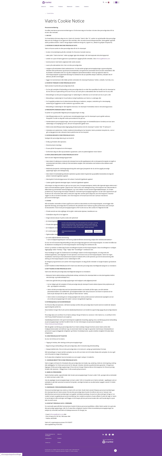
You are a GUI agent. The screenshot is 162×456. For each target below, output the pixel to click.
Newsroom (69, 6)
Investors (86, 6)
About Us (43, 6)
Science (51, 6)
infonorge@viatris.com (103, 58)
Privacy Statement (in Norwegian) (50, 435)
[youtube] (113, 434)
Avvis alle (89, 231)
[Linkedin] (103, 434)
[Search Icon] (103, 2)
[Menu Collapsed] (49, 6)
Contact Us (47, 442)
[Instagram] (106, 435)
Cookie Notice (50, 13)
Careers (77, 6)
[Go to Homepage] (46, 2)
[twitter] (109, 435)
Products (60, 6)
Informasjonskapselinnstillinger (11, 454)
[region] (81, 228)
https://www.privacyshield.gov (54, 324)
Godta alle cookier (98, 231)
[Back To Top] (115, 450)
